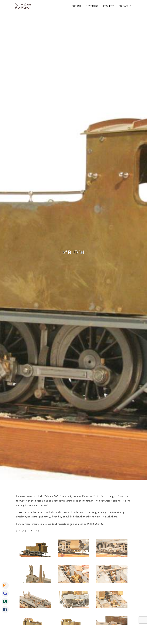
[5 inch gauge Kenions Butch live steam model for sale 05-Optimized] (111, 574)
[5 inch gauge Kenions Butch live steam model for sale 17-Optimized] (35, 548)
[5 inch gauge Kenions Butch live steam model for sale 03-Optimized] (35, 574)
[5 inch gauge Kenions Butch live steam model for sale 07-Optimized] (73, 600)
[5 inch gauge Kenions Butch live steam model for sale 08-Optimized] (111, 600)
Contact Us (125, 6)
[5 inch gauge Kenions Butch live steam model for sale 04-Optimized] (73, 574)
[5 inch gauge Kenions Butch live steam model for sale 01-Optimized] (73, 548)
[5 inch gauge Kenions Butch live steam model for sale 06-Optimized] (35, 600)
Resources (108, 6)
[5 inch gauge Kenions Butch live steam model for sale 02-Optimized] (111, 548)
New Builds (92, 6)
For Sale (76, 6)
